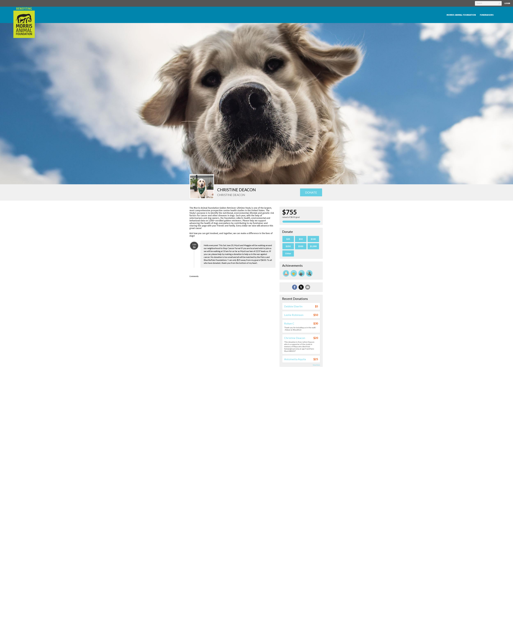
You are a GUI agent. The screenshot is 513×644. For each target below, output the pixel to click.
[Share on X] (301, 287)
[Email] (307, 287)
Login (507, 3)
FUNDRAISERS (487, 15)
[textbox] (488, 3)
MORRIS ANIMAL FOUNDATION (461, 15)
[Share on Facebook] (294, 287)
